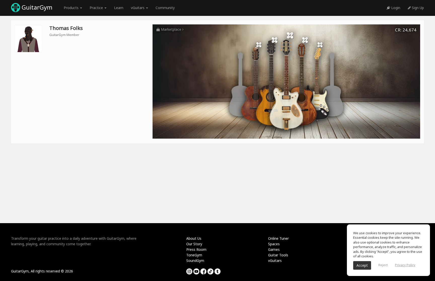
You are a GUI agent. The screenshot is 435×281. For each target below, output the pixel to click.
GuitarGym (36, 7)
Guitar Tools (278, 255)
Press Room (196, 249)
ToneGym (194, 255)
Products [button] (72, 7)
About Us (193, 238)
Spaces (274, 244)
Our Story (194, 244)
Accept (362, 265)
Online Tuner (278, 238)
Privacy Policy (405, 265)
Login (395, 7)
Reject (383, 265)
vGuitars (275, 260)
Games (274, 249)
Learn (118, 7)
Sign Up (417, 7)
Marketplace (171, 29)
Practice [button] (97, 7)
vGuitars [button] (138, 7)
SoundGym (195, 260)
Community (165, 7)
